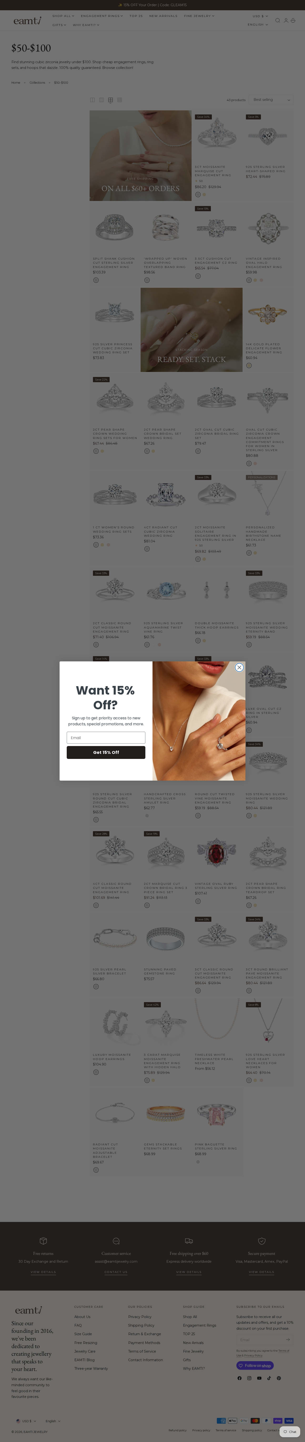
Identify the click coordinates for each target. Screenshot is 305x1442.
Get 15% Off (106, 752)
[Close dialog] (239, 667)
